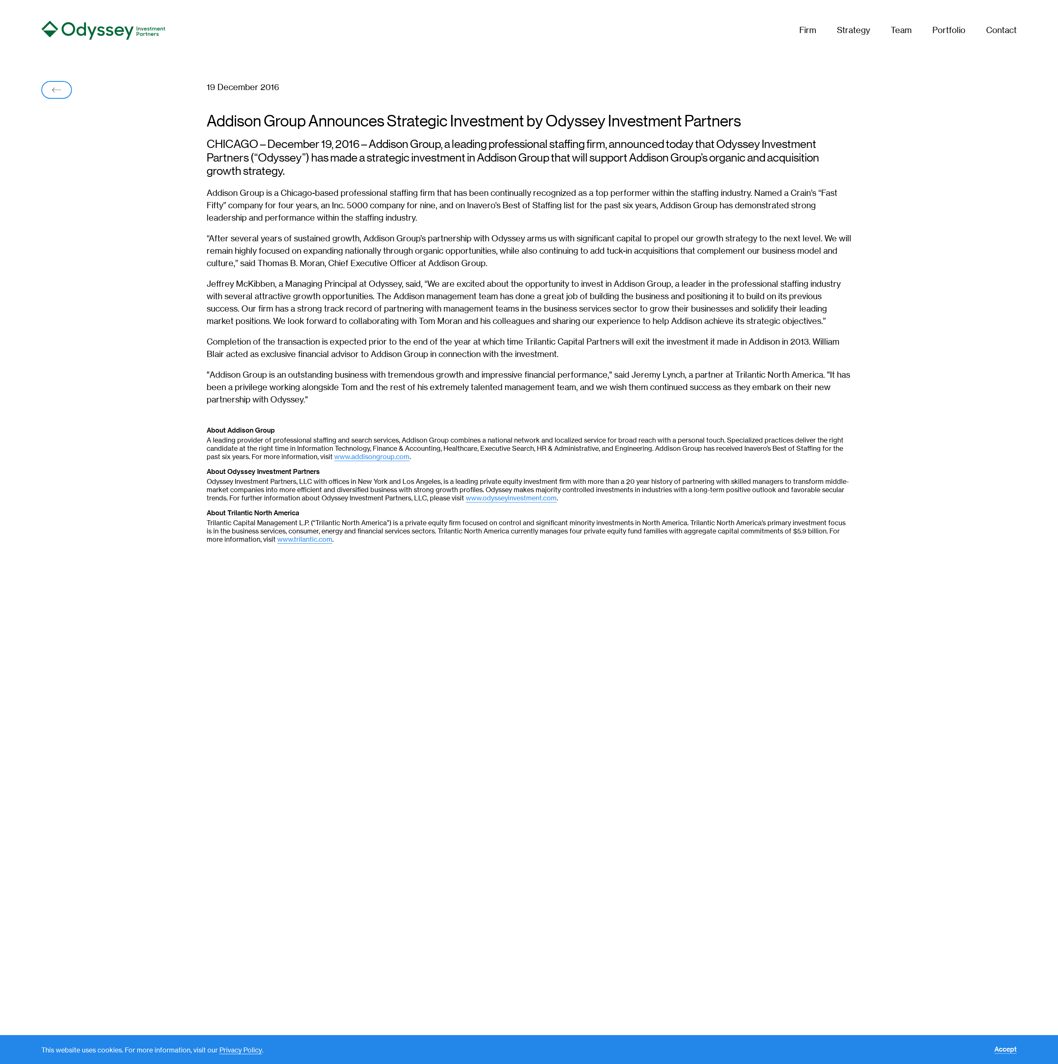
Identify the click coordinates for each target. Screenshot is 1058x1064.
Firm (807, 30)
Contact (1001, 30)
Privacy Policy (240, 1050)
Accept (1005, 1049)
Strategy (853, 30)
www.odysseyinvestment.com (511, 498)
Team (901, 30)
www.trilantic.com (304, 539)
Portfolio (948, 30)
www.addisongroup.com (372, 456)
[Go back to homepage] (143, 30)
